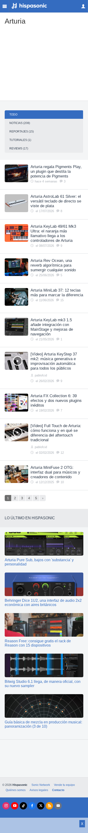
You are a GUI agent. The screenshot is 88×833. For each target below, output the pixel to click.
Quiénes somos (16, 790)
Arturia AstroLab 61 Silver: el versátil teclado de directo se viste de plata (56, 201)
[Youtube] (14, 805)
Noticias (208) (19, 123)
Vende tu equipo (64, 785)
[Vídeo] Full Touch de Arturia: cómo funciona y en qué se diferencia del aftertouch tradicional (56, 433)
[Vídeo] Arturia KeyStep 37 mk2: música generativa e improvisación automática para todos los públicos (54, 361)
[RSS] (49, 805)
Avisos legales (39, 790)
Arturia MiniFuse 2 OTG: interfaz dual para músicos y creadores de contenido (55, 472)
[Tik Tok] (23, 805)
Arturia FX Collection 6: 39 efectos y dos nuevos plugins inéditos (56, 401)
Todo (13, 114)
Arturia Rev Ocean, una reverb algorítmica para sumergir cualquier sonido (53, 265)
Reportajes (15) (21, 131)
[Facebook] (32, 805)
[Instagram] (6, 805)
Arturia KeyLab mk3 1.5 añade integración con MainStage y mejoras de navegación (52, 327)
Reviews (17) (18, 148)
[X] (40, 805)
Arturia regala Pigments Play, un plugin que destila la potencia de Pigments (56, 171)
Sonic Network (40, 785)
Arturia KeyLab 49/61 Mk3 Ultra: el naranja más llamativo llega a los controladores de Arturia (53, 233)
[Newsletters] (58, 805)
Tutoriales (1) (20, 140)
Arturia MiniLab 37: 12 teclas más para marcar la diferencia (57, 292)
